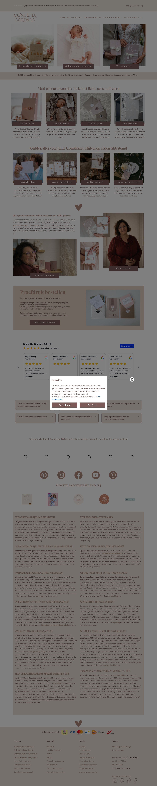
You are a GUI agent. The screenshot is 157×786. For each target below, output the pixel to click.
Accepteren (65, 405)
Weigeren (92, 405)
